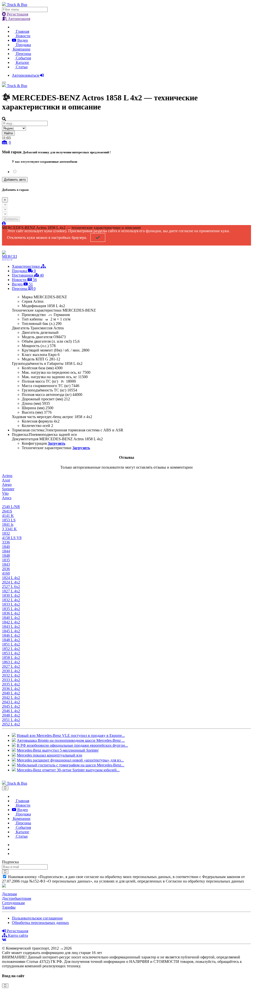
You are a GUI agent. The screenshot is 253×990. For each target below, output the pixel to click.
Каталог (22, 62)
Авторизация (18, 19)
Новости (22, 36)
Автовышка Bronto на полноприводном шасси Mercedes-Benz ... (71, 740)
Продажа (23, 45)
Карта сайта (17, 935)
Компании (21, 49)
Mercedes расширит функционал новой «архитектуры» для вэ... (70, 760)
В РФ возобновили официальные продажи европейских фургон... (72, 745)
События (23, 58)
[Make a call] (13, 853)
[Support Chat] (13, 849)
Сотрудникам (13, 903)
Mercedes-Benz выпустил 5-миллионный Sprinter (58, 750)
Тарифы (9, 907)
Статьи (21, 67)
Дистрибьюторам (16, 898)
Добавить (11, 219)
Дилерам (9, 894)
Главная (22, 31)
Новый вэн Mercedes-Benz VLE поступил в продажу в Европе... (71, 735)
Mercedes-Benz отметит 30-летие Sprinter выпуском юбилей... (68, 770)
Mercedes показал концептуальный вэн (49, 755)
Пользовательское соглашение (37, 918)
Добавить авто (15, 179)
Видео (22, 40)
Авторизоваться (26, 75)
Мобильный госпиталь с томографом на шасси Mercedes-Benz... (70, 765)
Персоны (23, 54)
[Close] (5, 788)
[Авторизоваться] (4, 224)
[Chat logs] (13, 845)
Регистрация (17, 14)
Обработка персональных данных (40, 922)
